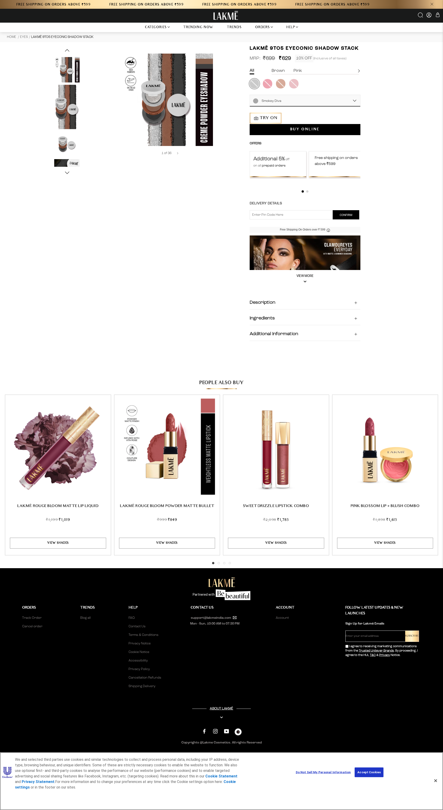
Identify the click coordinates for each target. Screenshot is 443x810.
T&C (373, 655)
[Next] (177, 153)
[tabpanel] (278, 164)
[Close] (436, 781)
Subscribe (412, 636)
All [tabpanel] (252, 71)
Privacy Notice (140, 643)
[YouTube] (226, 731)
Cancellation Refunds (145, 677)
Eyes (24, 37)
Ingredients (262, 318)
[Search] (421, 16)
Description (262, 302)
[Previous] (155, 153)
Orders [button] (262, 28)
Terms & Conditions (144, 635)
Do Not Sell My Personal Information (323, 772)
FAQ (132, 617)
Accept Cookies (369, 772)
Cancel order (32, 626)
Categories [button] (156, 28)
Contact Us (137, 626)
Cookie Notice (139, 652)
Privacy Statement (38, 782)
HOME (12, 37)
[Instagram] (215, 731)
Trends (234, 28)
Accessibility (138, 660)
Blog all (85, 617)
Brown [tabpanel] (278, 71)
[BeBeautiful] (238, 733)
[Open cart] (438, 15)
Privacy (384, 655)
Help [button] (290, 28)
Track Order (32, 617)
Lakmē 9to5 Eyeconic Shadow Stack (62, 37)
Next (359, 71)
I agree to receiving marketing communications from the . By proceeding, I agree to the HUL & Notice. (381, 651)
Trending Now (198, 28)
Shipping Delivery (142, 686)
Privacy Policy (139, 669)
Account (282, 617)
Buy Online (305, 130)
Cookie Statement (221, 776)
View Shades (58, 543)
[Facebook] (204, 731)
